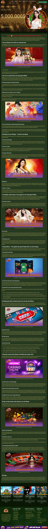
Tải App (39, 517)
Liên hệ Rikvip (40, 522)
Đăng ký (16, 1)
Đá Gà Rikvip (16, 517)
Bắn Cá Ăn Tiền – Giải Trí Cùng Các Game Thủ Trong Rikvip (42, 496)
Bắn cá (20, 1)
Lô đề (30, 1)
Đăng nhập (39, 512)
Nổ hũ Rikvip (16, 515)
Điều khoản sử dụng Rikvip (42, 520)
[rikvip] (5, 2)
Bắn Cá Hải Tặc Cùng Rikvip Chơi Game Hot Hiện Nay (18, 496)
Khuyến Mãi (34, 1)
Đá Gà (27, 1)
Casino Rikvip (16, 512)
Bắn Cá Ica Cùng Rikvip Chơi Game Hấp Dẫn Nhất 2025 (6, 496)
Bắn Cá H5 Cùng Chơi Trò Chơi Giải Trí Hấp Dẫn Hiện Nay (29, 496)
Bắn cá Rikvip (16, 510)
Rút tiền (39, 515)
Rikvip (12, 1)
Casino (23, 1)
